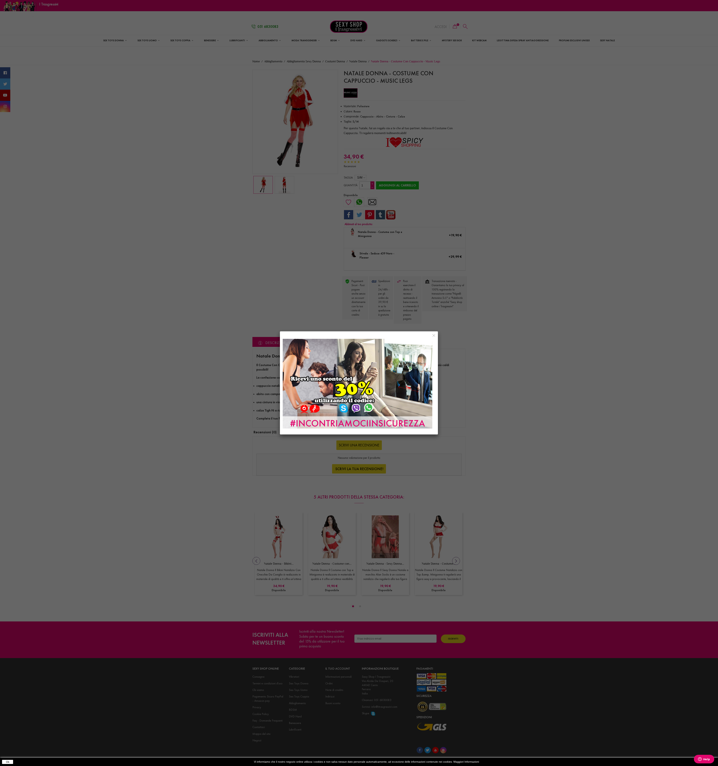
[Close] (433, 335)
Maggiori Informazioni (466, 761)
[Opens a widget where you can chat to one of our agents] (704, 759)
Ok (7, 761)
